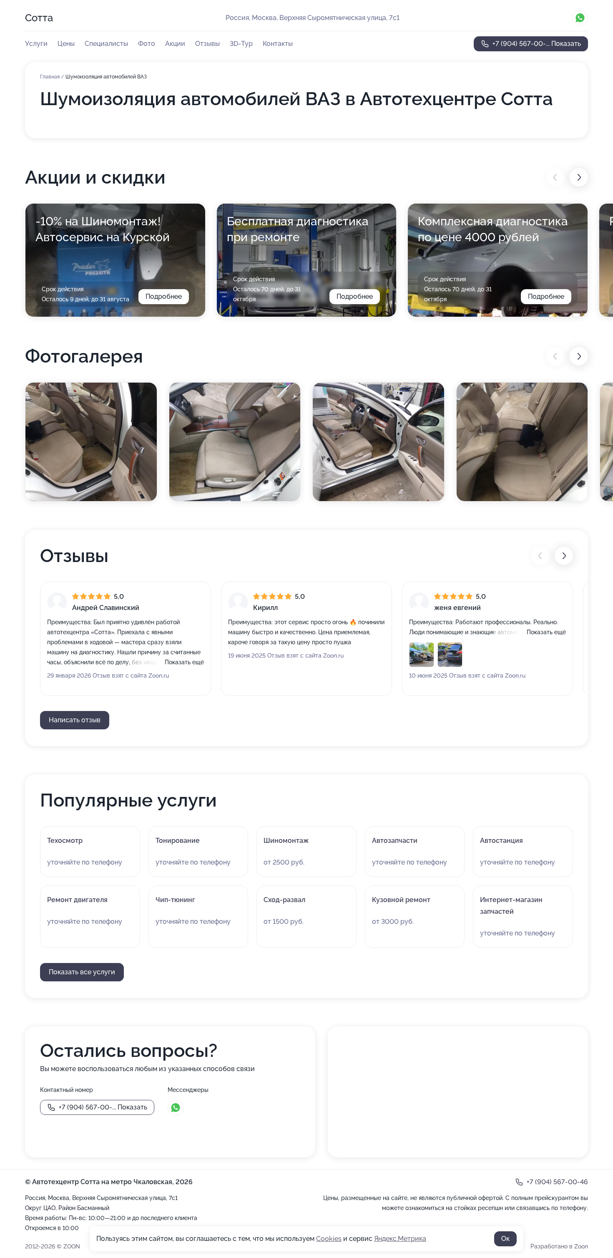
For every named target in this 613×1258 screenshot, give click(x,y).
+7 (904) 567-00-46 (557, 1182)
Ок (505, 1239)
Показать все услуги (82, 972)
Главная (50, 77)
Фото (146, 44)
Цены (66, 44)
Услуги (36, 44)
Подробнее (164, 296)
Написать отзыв (74, 720)
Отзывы (207, 44)
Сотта (39, 18)
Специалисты (106, 44)
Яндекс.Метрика (400, 1239)
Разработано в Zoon (559, 1246)
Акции (175, 44)
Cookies (329, 1239)
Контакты (278, 44)
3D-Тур (241, 44)
